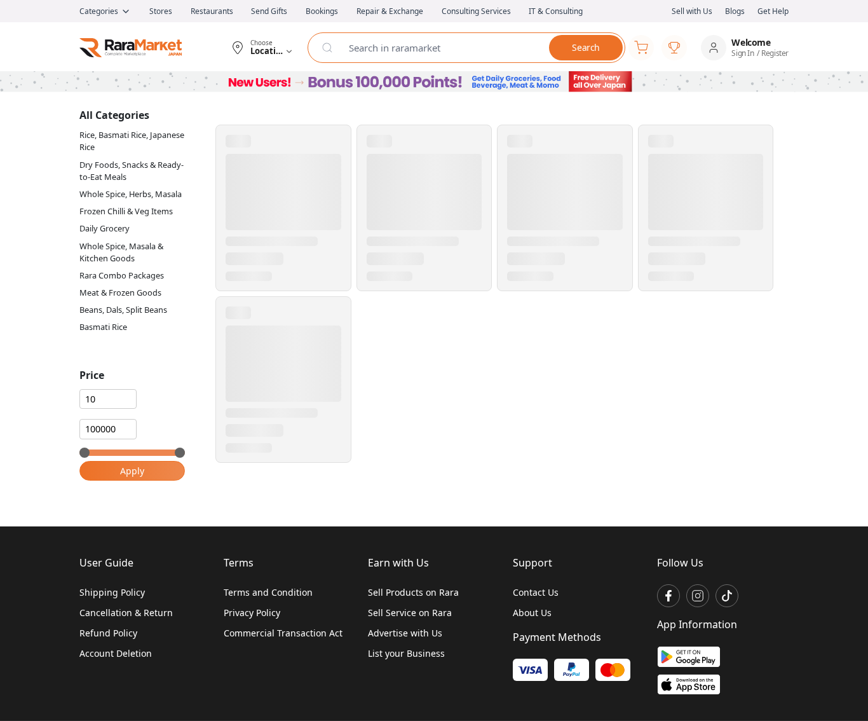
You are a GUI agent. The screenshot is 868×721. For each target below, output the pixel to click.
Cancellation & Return (126, 613)
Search (585, 47)
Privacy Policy (252, 613)
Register (775, 53)
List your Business (406, 653)
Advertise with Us (405, 633)
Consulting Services (476, 11)
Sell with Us (692, 11)
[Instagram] (697, 595)
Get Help (773, 11)
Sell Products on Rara (413, 592)
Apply (132, 471)
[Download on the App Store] (689, 684)
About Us (532, 613)
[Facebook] (668, 595)
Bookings (322, 11)
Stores (160, 11)
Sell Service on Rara (410, 613)
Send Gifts (269, 11)
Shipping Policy (112, 592)
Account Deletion (115, 653)
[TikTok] (726, 595)
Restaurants (212, 11)
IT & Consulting (556, 11)
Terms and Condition (268, 592)
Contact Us (536, 592)
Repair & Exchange (389, 11)
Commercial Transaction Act (283, 633)
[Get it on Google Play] (689, 656)
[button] (262, 47)
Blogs (735, 11)
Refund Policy (108, 633)
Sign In (742, 53)
